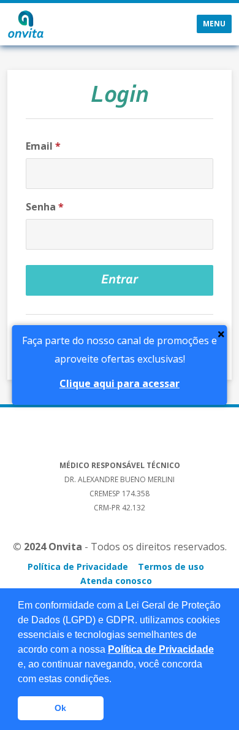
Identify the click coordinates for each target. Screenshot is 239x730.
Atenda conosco (116, 580)
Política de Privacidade (161, 649)
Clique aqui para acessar (119, 383)
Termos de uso (171, 566)
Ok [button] (60, 708)
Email (43, 146)
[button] (116, 680)
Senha (45, 206)
